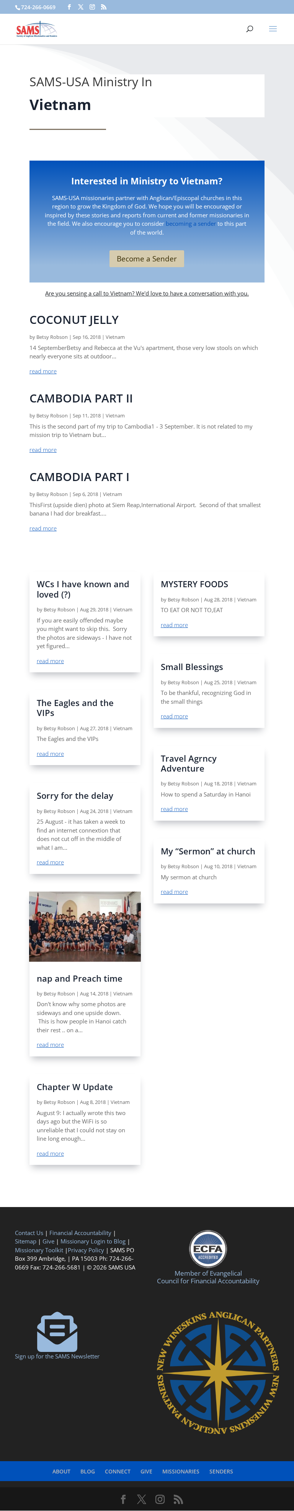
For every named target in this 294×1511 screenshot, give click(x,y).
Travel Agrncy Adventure (189, 763)
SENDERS (221, 1471)
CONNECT (118, 1471)
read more (43, 371)
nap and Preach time (79, 978)
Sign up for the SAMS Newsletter (57, 1356)
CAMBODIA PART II (81, 398)
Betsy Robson (52, 336)
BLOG (87, 1471)
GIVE (146, 1471)
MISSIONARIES (180, 1471)
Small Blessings (192, 666)
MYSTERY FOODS (194, 584)
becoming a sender (191, 223)
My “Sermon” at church (208, 851)
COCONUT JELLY (74, 319)
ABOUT (61, 1471)
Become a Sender (147, 259)
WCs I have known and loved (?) (83, 588)
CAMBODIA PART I (79, 477)
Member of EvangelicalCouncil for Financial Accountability (208, 1277)
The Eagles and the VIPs (75, 707)
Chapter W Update (75, 1086)
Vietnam (115, 336)
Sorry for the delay (75, 795)
